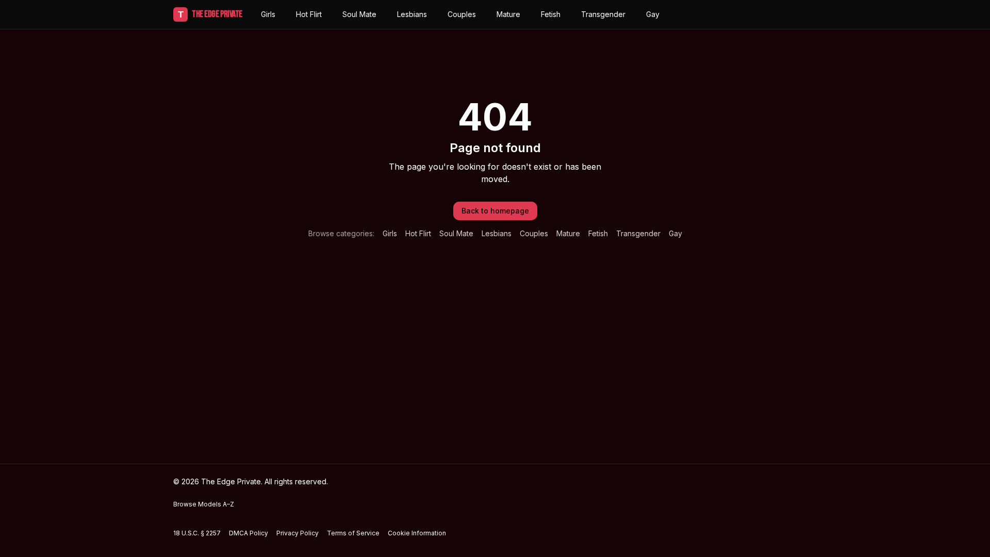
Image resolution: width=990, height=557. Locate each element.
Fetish (550, 14)
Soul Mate (359, 14)
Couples (462, 14)
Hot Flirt (309, 14)
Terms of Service (353, 533)
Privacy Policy (297, 533)
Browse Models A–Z (203, 504)
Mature (508, 14)
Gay (652, 14)
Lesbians (412, 14)
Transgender (603, 14)
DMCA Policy (248, 533)
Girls (268, 14)
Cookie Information (417, 533)
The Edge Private (210, 14)
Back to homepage (495, 210)
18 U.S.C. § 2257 (197, 533)
